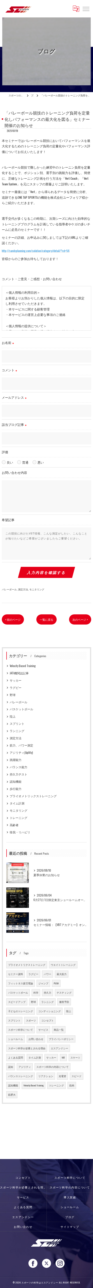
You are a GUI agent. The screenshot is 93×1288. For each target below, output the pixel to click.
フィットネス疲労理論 (20, 983)
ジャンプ (43, 983)
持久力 (47, 992)
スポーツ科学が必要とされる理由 (26, 1048)
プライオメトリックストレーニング (33, 796)
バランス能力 (18, 767)
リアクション (45, 1076)
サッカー (15, 680)
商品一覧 (59, 1029)
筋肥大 (12, 1094)
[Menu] (86, 9)
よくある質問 (15, 1057)
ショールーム (15, 1039)
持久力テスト (18, 774)
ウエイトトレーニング (63, 964)
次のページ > (80, 619)
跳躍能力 (15, 760)
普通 (25, 462)
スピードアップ (17, 1002)
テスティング (64, 992)
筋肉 (71, 1085)
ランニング (17, 731)
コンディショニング (49, 1011)
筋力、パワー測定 (21, 745)
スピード (76, 1076)
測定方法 (23, 589)
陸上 (13, 716)
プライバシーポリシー (61, 1039)
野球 (13, 695)
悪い (40, 462)
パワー (47, 974)
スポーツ (31, 1020)
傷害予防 (64, 1002)
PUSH (56, 983)
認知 (10, 1067)
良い (10, 462)
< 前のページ (13, 619)
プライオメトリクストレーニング (26, 964)
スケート (75, 1057)
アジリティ (25, 1067)
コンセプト (47, 1020)
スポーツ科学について (20, 1029)
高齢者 (14, 825)
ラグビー (15, 687)
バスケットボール (21, 709)
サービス (43, 1029)
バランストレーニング (20, 1076)
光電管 (62, 1076)
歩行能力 (15, 789)
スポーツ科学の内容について (52, 1067)
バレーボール (9, 589)
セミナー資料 (15, 974)
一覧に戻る (46, 619)
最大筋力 (62, 974)
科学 (35, 992)
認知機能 (15, 781)
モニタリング (36, 589)
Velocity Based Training (23, 666)
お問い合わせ (35, 1039)
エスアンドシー (59, 1048)
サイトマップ (69, 1226)
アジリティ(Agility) (21, 752)
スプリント (17, 723)
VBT (63, 1057)
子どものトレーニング (20, 1011)
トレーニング (18, 818)
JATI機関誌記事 (19, 673)
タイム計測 (17, 803)
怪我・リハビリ (20, 832)
